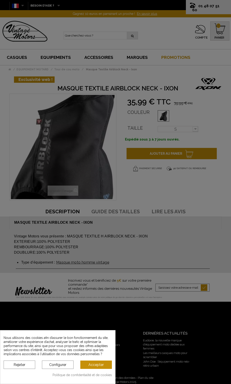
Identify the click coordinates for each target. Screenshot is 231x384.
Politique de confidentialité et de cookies (82, 375)
